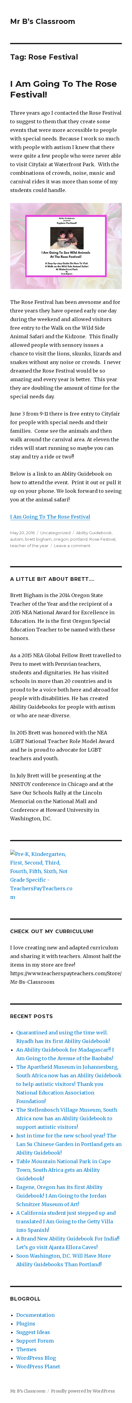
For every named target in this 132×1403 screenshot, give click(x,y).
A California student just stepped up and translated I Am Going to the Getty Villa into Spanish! (66, 1221)
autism (16, 539)
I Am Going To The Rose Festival (50, 517)
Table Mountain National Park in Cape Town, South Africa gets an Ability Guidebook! (63, 1170)
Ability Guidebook (94, 532)
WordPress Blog (36, 1358)
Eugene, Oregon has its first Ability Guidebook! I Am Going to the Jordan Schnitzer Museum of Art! (61, 1195)
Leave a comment (72, 545)
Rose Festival (102, 539)
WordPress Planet (38, 1366)
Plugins (25, 1324)
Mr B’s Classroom (42, 21)
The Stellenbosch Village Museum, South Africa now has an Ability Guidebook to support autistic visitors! (66, 1118)
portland (78, 539)
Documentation (35, 1315)
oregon (60, 539)
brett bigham (38, 539)
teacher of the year (29, 545)
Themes (26, 1349)
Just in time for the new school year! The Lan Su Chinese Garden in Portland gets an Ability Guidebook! (69, 1144)
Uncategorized (55, 532)
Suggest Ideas (33, 1332)
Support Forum (35, 1341)
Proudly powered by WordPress (83, 1391)
